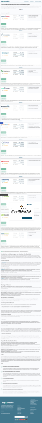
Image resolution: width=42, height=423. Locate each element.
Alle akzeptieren (27, 217)
